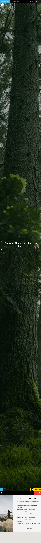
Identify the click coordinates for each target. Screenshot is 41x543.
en (38, 1)
